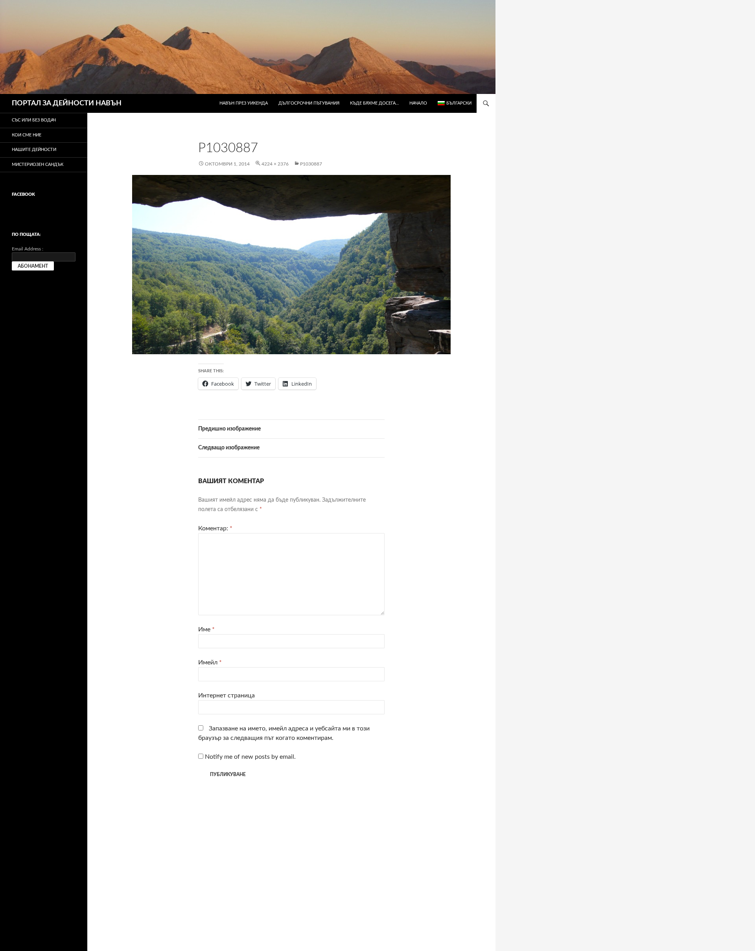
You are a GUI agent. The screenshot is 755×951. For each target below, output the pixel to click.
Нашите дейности (34, 149)
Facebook (23, 194)
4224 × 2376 (275, 164)
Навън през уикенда (243, 103)
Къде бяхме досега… (374, 103)
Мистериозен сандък (37, 164)
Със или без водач (34, 120)
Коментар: (215, 528)
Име (206, 629)
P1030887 (311, 164)
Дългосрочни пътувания (308, 103)
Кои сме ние (26, 135)
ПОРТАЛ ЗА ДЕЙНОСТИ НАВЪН (67, 103)
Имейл (210, 662)
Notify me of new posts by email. (250, 757)
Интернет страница (226, 695)
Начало (418, 103)
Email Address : (27, 248)
